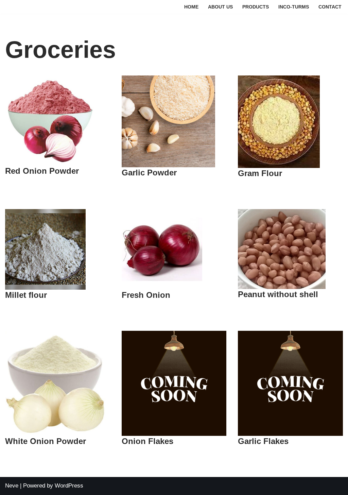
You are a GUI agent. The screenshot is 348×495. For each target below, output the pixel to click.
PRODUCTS (255, 7)
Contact (330, 7)
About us (220, 7)
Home (191, 7)
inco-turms (293, 7)
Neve (11, 485)
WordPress (69, 485)
